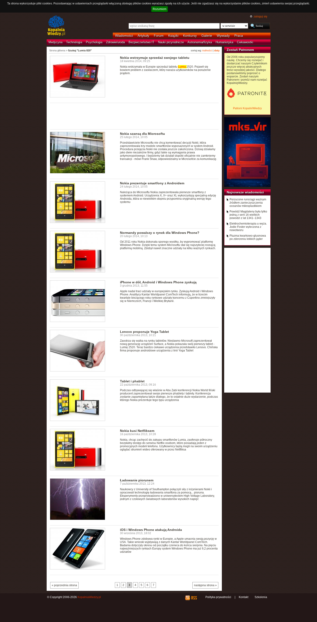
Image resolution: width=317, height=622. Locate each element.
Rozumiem (159, 9)
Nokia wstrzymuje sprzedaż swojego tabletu (154, 58)
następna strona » (205, 585)
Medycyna (55, 42)
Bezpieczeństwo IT (141, 42)
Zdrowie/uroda (115, 42)
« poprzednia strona (64, 585)
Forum (159, 35)
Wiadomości (124, 35)
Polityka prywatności (218, 597)
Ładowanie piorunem (136, 480)
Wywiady (223, 35)
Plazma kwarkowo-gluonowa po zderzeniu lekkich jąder (248, 237)
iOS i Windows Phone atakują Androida (151, 530)
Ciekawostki (245, 42)
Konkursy (190, 35)
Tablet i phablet (132, 381)
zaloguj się (260, 16)
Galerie (206, 35)
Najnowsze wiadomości (245, 192)
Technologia (74, 42)
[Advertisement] (134, 115)
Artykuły (143, 35)
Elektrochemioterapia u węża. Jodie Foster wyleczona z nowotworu (248, 227)
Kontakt (243, 597)
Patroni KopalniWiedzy (247, 108)
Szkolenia (261, 597)
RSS (194, 598)
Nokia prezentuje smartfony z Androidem (152, 183)
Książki (173, 35)
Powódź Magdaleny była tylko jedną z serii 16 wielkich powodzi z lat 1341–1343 (248, 215)
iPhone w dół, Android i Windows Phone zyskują (158, 282)
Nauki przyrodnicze (171, 42)
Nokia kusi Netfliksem (137, 431)
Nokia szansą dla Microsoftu (142, 134)
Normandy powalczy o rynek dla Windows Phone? (159, 233)
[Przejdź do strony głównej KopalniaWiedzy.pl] (56, 26)
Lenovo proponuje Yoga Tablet (144, 332)
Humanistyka (224, 42)
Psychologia (94, 42)
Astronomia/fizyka (200, 42)
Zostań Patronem (240, 50)
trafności (207, 50)
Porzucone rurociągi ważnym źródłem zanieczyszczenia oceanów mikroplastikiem (248, 203)
